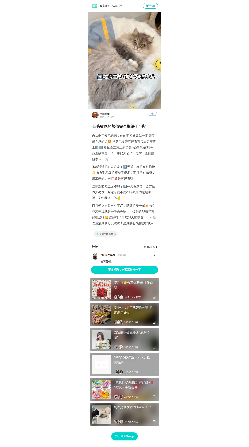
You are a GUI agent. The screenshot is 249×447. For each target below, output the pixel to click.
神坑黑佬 (105, 114)
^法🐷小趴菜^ (109, 254)
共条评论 (149, 247)
